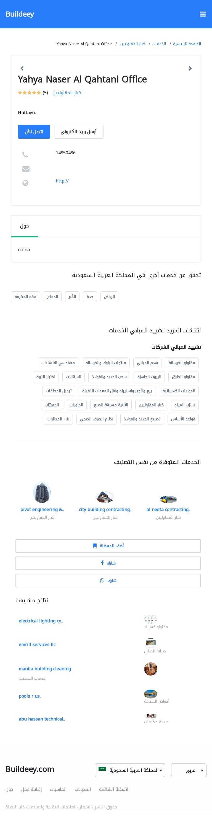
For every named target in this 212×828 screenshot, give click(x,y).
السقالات (73, 377)
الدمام (52, 296)
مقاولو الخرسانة (182, 363)
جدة (90, 296)
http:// (62, 181)
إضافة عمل (31, 789)
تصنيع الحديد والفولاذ (142, 419)
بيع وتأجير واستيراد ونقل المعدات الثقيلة (117, 391)
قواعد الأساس (183, 419)
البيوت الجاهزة (149, 377)
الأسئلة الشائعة (114, 789)
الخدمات (159, 44)
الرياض (109, 296)
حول (9, 789)
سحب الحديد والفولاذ (109, 377)
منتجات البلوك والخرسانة (106, 363)
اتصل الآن (34, 131)
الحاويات (76, 405)
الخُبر (72, 296)
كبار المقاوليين (132, 44)
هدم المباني (147, 363)
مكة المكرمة (25, 296)
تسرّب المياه (184, 405)
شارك (111, 563)
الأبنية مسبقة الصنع (111, 405)
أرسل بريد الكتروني (79, 131)
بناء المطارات (58, 419)
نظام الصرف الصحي (96, 419)
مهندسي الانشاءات (58, 363)
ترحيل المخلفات (58, 391)
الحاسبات (58, 789)
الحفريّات (52, 405)
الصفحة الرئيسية (187, 44)
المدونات (83, 789)
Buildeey (20, 14)
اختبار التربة (45, 377)
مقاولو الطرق (183, 377)
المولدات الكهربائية (179, 391)
